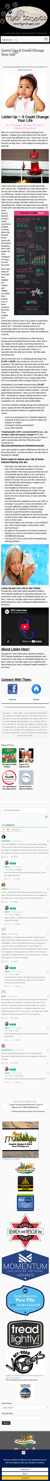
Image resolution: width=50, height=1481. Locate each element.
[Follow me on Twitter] (7, 40)
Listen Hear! (20, 649)
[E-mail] (5, 40)
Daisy (17, 1031)
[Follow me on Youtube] (14, 40)
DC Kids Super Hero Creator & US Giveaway (29, 1111)
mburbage (5, 841)
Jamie (7, 867)
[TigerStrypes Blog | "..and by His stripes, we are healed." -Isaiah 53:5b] (25, 16)
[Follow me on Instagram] (12, 40)
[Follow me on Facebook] (10, 40)
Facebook (12, 699)
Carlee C (5, 889)
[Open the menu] (46, 39)
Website (36, 699)
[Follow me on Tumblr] (13, 40)
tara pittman (6, 1050)
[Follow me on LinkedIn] (16, 40)
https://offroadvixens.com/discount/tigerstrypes (21, 1380)
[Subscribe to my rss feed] (3, 40)
